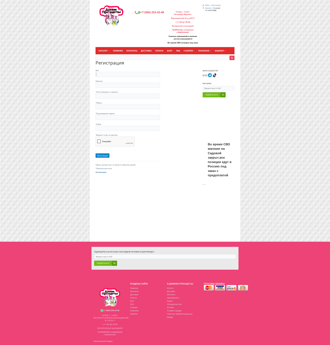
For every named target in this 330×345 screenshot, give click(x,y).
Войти (207, 5)
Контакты (171, 294)
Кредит (170, 317)
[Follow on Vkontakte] (204, 75)
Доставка (171, 291)
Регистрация (216, 5)
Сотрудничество (174, 304)
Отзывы (170, 307)
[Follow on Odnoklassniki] (206, 75)
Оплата (170, 288)
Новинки (134, 288)
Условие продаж (174, 310)
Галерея (133, 307)
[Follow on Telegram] (210, 75)
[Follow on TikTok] (214, 75)
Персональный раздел (103, 341)
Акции (169, 301)
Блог (132, 301)
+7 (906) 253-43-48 (111, 310)
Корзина (208, 8)
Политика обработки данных (179, 314)
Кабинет (134, 314)
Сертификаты (173, 298)
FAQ (132, 304)
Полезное (134, 310)
